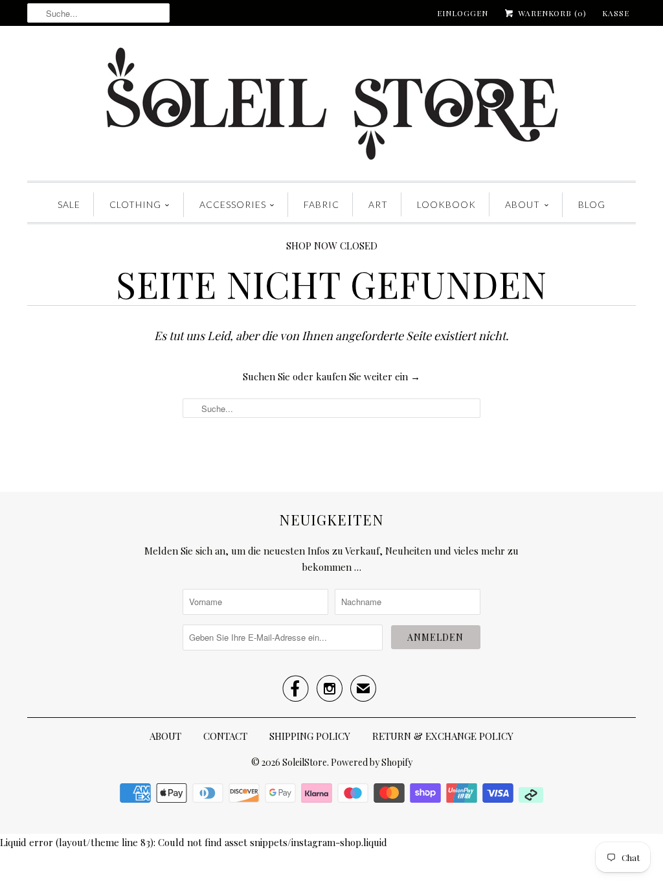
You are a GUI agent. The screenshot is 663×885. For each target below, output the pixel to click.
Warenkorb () (551, 13)
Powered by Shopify (371, 762)
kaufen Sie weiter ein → (368, 376)
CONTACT (225, 736)
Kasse (615, 13)
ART (378, 204)
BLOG (591, 204)
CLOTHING (135, 204)
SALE (69, 204)
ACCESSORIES (232, 204)
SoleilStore (304, 762)
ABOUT (522, 204)
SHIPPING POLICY (309, 736)
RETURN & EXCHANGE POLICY (442, 736)
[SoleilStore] (331, 106)
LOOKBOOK (446, 204)
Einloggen (462, 13)
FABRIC (321, 204)
